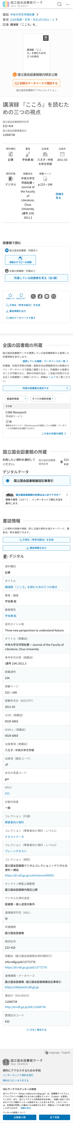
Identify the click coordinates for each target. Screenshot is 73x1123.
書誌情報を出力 (17, 311)
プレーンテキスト (16, 851)
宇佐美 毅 (10, 616)
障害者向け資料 (14, 822)
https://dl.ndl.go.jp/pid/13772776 (26, 967)
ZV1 (7, 793)
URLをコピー (21, 298)
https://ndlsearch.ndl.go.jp (22, 987)
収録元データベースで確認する (39, 83)
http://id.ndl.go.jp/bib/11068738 (25, 1007)
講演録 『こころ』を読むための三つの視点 (31, 587)
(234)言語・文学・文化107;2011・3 (32, 19)
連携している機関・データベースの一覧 (44, 361)
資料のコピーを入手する (16, 1080)
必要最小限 (20, 1117)
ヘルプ (52, 377)
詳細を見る (60, 196)
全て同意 (54, 1117)
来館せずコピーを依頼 (20, 262)
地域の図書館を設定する (36, 388)
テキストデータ (14, 837)
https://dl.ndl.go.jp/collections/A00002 (29, 875)
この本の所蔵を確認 (52, 433)
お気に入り (10, 298)
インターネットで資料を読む (18, 1075)
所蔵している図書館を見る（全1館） (36, 278)
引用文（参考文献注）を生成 (24, 305)
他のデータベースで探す (22, 317)
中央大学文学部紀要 (22, 14)
